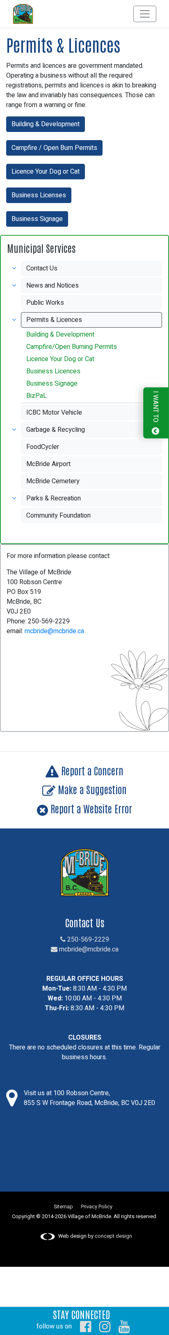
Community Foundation (58, 515)
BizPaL (36, 396)
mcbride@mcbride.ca (54, 631)
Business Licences (53, 371)
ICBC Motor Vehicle (54, 412)
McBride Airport (48, 464)
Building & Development (45, 124)
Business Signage (37, 219)
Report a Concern (91, 770)
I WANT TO (155, 407)
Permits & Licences (54, 320)
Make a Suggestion (91, 789)
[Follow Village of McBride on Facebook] (85, 1326)
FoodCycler (42, 447)
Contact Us (41, 268)
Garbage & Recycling (55, 430)
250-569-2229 (87, 939)
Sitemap (63, 1206)
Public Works (45, 303)
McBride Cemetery (53, 481)
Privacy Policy (96, 1206)
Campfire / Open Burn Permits (54, 148)
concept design (113, 1236)
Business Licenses (38, 195)
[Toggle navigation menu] (144, 14)
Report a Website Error (90, 808)
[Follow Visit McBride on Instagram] (104, 1326)
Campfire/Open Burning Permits (71, 347)
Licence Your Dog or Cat (45, 171)
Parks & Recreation (53, 498)
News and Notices (52, 285)
